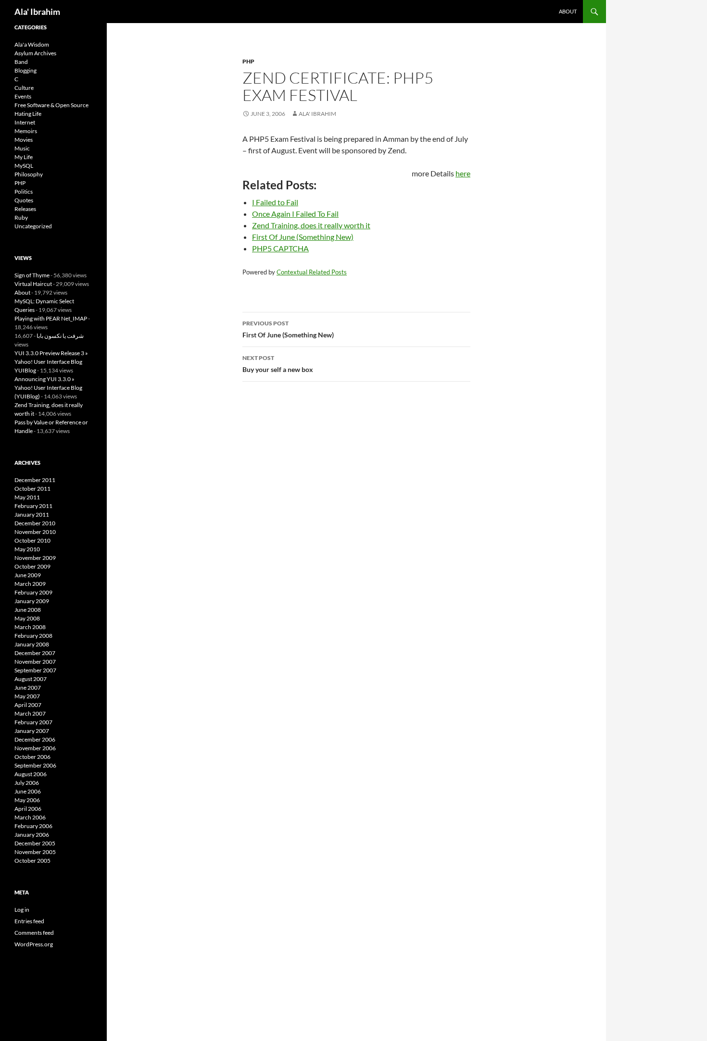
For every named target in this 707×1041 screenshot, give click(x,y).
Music (22, 148)
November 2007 (35, 661)
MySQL (23, 165)
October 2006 (32, 756)
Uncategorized (33, 226)
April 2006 (27, 808)
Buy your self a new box (277, 363)
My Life (23, 157)
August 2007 (30, 678)
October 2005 (32, 860)
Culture (24, 87)
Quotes (23, 200)
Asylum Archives (35, 53)
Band (21, 61)
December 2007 (34, 653)
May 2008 (27, 618)
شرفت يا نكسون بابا (60, 335)
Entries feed (29, 921)
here (462, 173)
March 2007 (30, 713)
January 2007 (31, 730)
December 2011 (34, 479)
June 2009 (27, 575)
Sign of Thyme (32, 275)
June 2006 (27, 791)
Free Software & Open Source (51, 105)
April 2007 (27, 704)
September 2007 (35, 670)
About (568, 11)
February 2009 (33, 592)
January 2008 (31, 644)
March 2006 (30, 817)
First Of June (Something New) (288, 329)
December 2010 (34, 523)
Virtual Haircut (33, 283)
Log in (21, 909)
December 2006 (34, 739)
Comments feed (34, 932)
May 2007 (27, 696)
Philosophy (28, 174)
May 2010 (27, 549)
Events (22, 96)
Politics (23, 191)
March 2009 (30, 583)
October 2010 (32, 540)
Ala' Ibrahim (37, 11)
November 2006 (35, 748)
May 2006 (27, 800)
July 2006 (26, 782)
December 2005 (34, 843)
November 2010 (35, 531)
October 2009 (32, 566)
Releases (25, 208)
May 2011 (27, 497)
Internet (24, 122)
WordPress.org (33, 944)
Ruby (21, 217)
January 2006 (31, 834)
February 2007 (33, 722)
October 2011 (32, 488)
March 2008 (30, 627)
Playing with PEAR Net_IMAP (50, 318)
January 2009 (31, 601)
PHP (248, 61)
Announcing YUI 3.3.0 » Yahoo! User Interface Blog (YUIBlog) (48, 387)
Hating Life (27, 113)
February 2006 (33, 826)
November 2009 (35, 557)
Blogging (25, 70)
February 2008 (33, 635)
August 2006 (30, 774)
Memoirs (25, 131)
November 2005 (35, 851)
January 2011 (31, 514)
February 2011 (33, 505)
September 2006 (35, 765)
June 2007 (27, 687)
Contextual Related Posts (312, 272)
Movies (23, 139)
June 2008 (27, 609)
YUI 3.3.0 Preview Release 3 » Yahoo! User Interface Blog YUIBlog (51, 361)
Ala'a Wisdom (31, 44)
